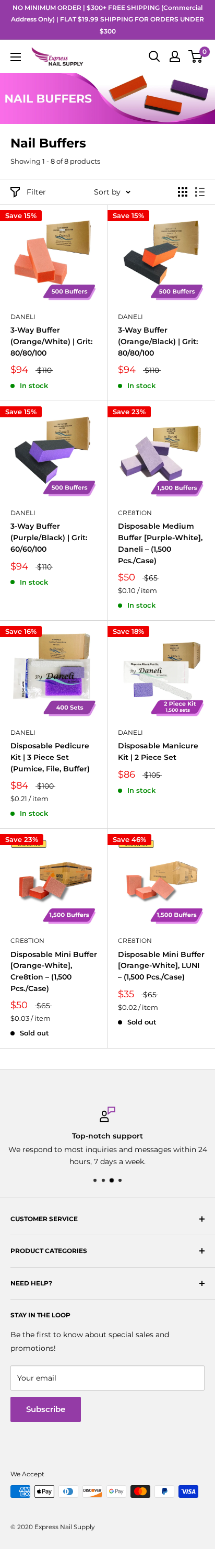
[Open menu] (15, 57)
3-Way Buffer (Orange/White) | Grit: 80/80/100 (51, 341)
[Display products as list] (200, 192)
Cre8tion (135, 513)
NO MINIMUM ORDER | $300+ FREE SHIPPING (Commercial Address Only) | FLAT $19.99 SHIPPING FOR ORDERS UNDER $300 (107, 19)
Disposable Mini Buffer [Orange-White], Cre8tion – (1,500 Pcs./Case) (53, 971)
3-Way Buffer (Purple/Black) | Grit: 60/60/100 (48, 537)
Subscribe (45, 1409)
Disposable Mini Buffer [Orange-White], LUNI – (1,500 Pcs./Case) (161, 966)
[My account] (175, 56)
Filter (36, 192)
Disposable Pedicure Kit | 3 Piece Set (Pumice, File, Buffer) (50, 757)
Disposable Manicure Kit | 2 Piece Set (158, 751)
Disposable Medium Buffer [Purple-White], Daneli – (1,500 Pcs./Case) (160, 543)
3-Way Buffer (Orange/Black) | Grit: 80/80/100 (158, 341)
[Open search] (154, 56)
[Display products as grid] (182, 192)
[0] (195, 56)
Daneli (22, 317)
